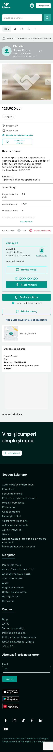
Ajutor (5, 582)
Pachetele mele (11, 564)
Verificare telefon (12, 578)
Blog (5, 619)
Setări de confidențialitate (18, 641)
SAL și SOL (8, 646)
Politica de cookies (13, 632)
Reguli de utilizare (13, 587)
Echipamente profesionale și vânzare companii (24, 540)
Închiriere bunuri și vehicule (18, 546)
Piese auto (8, 507)
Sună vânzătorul (29, 297)
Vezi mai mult (26, 222)
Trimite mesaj (29, 269)
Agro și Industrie (12, 529)
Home (10, 38)
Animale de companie (15, 525)
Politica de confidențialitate (19, 637)
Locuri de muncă (12, 493)
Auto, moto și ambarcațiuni (18, 484)
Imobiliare (22, 38)
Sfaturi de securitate (14, 591)
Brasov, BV (12, 125)
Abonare (10, 679)
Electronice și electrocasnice (20, 498)
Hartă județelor (11, 596)
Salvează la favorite (19, 141)
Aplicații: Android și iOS (16, 573)
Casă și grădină (11, 511)
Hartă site (8, 600)
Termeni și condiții (13, 628)
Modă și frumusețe (13, 502)
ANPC (5, 623)
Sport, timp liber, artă (15, 520)
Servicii (6, 534)
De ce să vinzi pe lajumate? (18, 569)
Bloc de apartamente (27, 179)
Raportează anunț (42, 230)
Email (5, 664)
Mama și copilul (11, 516)
